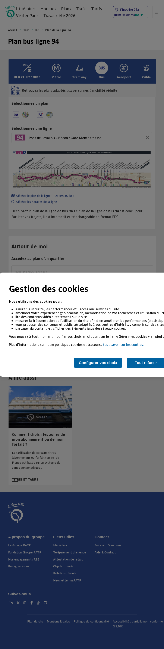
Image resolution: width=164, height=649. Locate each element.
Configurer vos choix (98, 363)
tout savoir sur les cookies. (123, 344)
